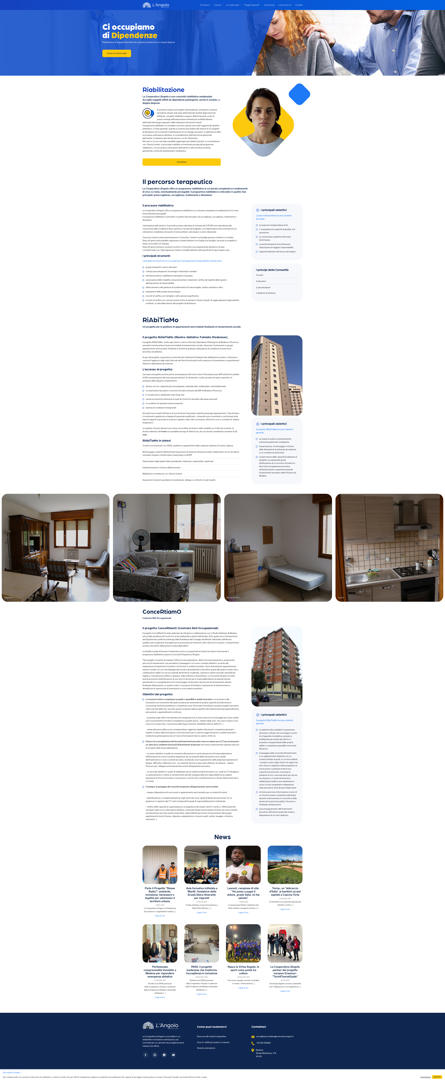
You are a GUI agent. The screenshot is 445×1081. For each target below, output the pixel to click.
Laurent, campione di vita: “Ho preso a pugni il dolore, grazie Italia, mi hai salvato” (243, 893)
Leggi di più (160, 916)
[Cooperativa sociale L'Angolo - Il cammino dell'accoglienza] (156, 5)
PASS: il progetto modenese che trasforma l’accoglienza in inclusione (201, 970)
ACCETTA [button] (437, 1077)
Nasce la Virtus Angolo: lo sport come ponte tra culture (243, 970)
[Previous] (12, 549)
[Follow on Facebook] (145, 1055)
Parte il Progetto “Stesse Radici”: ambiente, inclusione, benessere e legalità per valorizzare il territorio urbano (160, 895)
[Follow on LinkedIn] (164, 1055)
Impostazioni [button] (425, 1077)
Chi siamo (204, 5)
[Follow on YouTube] (173, 1055)
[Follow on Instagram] (155, 1055)
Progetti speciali (251, 5)
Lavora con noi (284, 5)
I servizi (217, 5)
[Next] (433, 549)
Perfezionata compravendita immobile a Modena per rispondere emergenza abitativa (160, 971)
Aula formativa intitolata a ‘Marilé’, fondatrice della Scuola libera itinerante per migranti (201, 893)
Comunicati (269, 5)
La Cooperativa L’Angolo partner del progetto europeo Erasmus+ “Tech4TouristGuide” (285, 971)
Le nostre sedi (232, 5)
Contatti (298, 5)
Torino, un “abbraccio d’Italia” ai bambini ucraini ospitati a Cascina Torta (285, 891)
